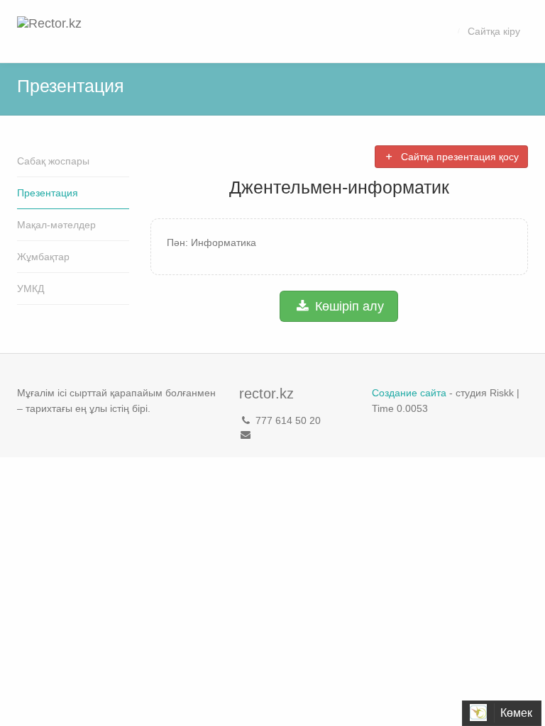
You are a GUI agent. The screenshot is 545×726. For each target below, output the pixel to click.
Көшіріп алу (348, 306)
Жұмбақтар (43, 256)
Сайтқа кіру (494, 31)
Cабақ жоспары (53, 161)
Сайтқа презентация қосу (458, 156)
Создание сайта (409, 392)
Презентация (47, 193)
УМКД (30, 288)
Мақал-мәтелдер (56, 224)
